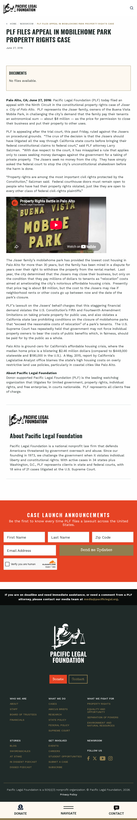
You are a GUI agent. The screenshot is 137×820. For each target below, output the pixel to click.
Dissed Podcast (21, 767)
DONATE (20, 813)
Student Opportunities (65, 756)
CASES (53, 703)
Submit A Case (58, 761)
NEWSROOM (94, 740)
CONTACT (116, 813)
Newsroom (27, 24)
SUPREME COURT (59, 730)
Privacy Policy (68, 794)
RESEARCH (55, 714)
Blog (13, 745)
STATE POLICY (57, 719)
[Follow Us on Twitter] (94, 758)
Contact (78, 679)
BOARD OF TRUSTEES (23, 714)
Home (13, 24)
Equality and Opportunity (96, 710)
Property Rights (98, 703)
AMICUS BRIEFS (58, 709)
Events (54, 745)
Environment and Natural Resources (101, 724)
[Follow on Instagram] (110, 758)
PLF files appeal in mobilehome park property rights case (75, 24)
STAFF (13, 709)
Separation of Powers (102, 717)
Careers (54, 751)
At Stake (16, 756)
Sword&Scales (20, 751)
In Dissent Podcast (23, 761)
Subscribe (55, 767)
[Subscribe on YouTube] (102, 758)
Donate (58, 679)
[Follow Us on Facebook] (89, 758)
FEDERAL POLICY (59, 725)
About (14, 703)
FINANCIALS (17, 719)
